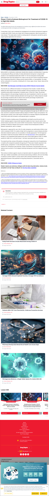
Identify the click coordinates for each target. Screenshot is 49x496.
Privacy (24, 431)
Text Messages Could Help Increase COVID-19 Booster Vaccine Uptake (26, 85)
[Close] (47, 486)
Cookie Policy (9, 491)
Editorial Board (24, 426)
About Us (21, 462)
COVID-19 (3, 204)
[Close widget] (45, 464)
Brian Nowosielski (7, 278)
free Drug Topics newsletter (29, 167)
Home (16, 462)
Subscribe (42, 196)
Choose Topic (23, 5)
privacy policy (25, 199)
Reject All (43, 493)
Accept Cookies (35, 493)
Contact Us (24, 428)
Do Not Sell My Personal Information (24, 432)
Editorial (24, 425)
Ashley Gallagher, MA (8, 243)
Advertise (24, 424)
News (26, 462)
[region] (24, 490)
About (24, 422)
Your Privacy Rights (24, 434)
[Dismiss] (45, 103)
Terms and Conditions (24, 429)
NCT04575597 (31, 134)
